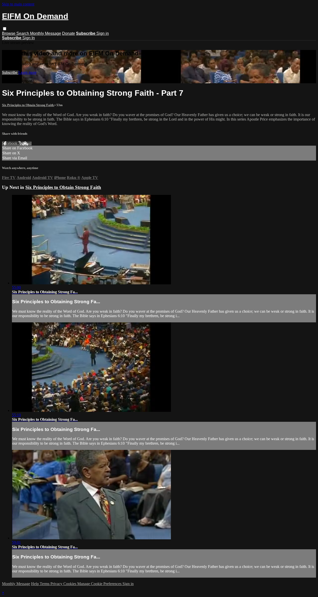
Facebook (10, 143)
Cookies (70, 584)
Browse (9, 33)
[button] (4, 28)
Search (23, 33)
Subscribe (10, 72)
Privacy (56, 584)
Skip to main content (18, 4)
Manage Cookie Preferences (99, 584)
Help (35, 584)
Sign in (102, 33)
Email (27, 143)
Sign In (28, 38)
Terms (45, 584)
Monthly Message (45, 33)
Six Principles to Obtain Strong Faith (28, 105)
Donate (68, 33)
